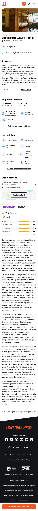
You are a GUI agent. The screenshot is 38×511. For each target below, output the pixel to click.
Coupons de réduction (13, 491)
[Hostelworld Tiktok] (31, 439)
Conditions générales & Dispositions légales (19, 485)
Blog (6, 455)
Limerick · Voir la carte (13, 41)
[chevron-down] (21, 214)
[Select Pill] (24, 4)
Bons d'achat (28, 491)
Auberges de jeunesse (18, 455)
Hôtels (30, 455)
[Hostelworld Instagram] (16, 439)
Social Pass (26, 460)
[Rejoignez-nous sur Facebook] (6, 439)
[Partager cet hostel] (35, 31)
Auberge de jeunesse (10, 35)
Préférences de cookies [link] (19, 501)
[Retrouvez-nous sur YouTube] (21, 439)
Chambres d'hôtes (14, 460)
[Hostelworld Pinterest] (26, 439)
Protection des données (19, 480)
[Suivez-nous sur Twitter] (11, 439)
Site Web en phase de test (14, 496)
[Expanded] (4, 411)
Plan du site (29, 496)
